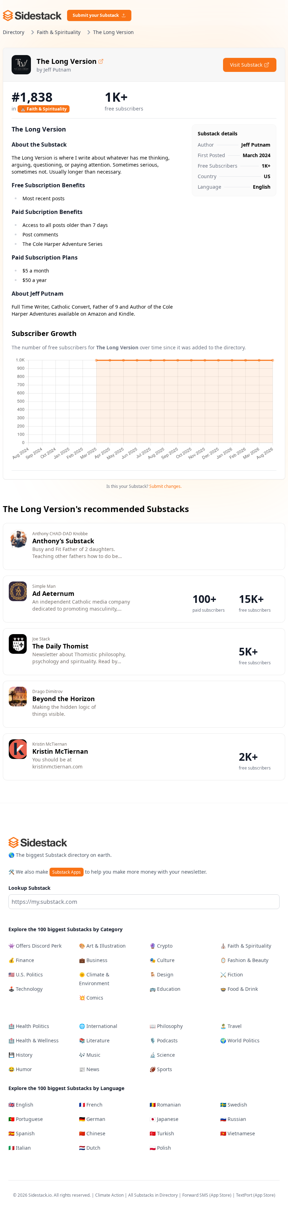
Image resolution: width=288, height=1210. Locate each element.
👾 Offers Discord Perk (34, 945)
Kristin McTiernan (60, 751)
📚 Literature (94, 1040)
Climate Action (109, 1195)
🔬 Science (162, 1054)
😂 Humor (20, 1069)
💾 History (20, 1054)
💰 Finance (21, 960)
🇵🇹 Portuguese (25, 1119)
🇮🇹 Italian (19, 1147)
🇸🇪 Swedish (233, 1104)
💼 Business (93, 960)
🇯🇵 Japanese (164, 1119)
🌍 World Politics (240, 1040)
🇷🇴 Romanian (165, 1104)
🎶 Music (89, 1054)
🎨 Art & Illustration (102, 945)
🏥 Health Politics (28, 1026)
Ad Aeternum (53, 593)
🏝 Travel (231, 1026)
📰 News (89, 1069)
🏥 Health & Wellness (33, 1040)
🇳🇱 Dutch (89, 1147)
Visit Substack (246, 64)
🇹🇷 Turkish (162, 1133)
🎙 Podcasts (164, 1040)
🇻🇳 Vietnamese (237, 1133)
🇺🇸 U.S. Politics (25, 974)
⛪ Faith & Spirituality (43, 109)
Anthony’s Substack (63, 541)
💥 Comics (91, 997)
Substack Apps (66, 872)
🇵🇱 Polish (160, 1147)
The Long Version (67, 61)
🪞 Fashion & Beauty (244, 960)
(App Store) (221, 1195)
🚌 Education (165, 989)
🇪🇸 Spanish (21, 1133)
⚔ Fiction (231, 974)
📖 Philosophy (166, 1026)
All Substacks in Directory (153, 1195)
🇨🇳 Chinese (92, 1133)
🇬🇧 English (20, 1104)
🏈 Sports (161, 1069)
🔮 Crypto (161, 945)
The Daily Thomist (60, 646)
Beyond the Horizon (63, 698)
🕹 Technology (25, 989)
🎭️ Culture (162, 960)
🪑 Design (162, 974)
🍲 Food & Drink (239, 989)
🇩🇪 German (92, 1119)
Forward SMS (195, 1195)
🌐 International (98, 1026)
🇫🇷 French (91, 1104)
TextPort (244, 1195)
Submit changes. (165, 486)
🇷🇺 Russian (233, 1119)
